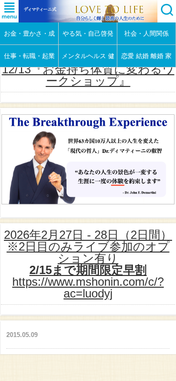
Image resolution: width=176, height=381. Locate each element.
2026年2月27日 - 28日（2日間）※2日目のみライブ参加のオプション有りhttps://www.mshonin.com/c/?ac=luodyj (88, 264)
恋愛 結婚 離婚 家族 (146, 59)
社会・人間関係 (146, 33)
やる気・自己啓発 (88, 33)
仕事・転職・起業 (29, 56)
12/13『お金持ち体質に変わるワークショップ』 (88, 75)
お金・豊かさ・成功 (29, 37)
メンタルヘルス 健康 (88, 59)
